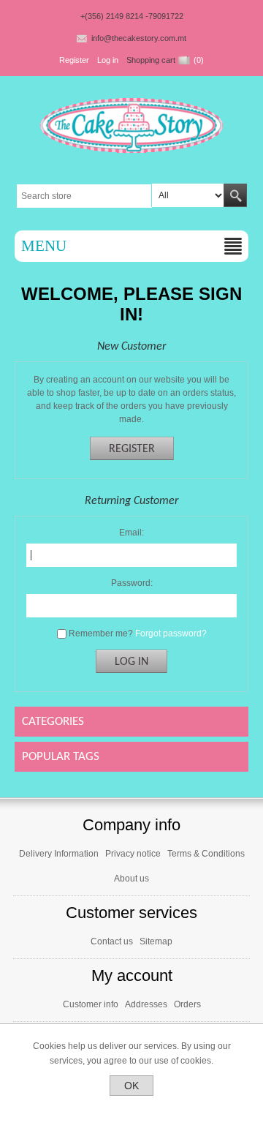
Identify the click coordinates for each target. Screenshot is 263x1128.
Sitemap (156, 941)
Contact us (112, 941)
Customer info (90, 1004)
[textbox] (84, 196)
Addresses (146, 1004)
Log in (107, 60)
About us (131, 878)
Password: (132, 583)
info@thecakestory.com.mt (138, 38)
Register (74, 60)
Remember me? (101, 633)
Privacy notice (133, 854)
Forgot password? (171, 633)
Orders (187, 1004)
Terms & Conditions (206, 854)
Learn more (132, 1108)
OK (131, 1085)
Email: (131, 532)
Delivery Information (59, 854)
